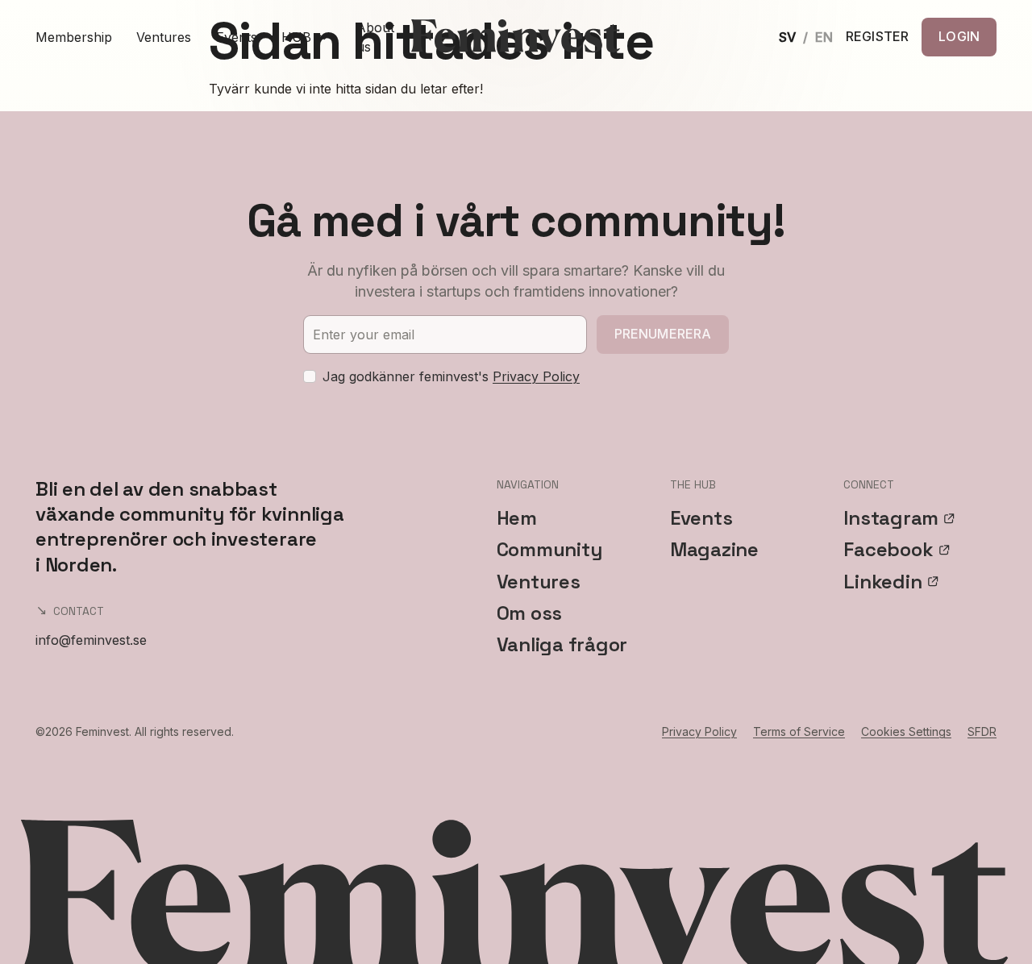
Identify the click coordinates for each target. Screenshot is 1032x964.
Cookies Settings (906, 731)
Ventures (163, 37)
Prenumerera (663, 334)
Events (236, 37)
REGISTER (877, 37)
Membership (73, 37)
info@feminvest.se (91, 640)
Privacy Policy (536, 376)
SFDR (982, 731)
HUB (296, 37)
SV (787, 37)
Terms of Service (799, 731)
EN (824, 37)
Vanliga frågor (562, 644)
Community (549, 549)
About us (375, 37)
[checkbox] (309, 376)
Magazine (714, 549)
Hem (517, 517)
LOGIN (959, 36)
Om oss (530, 612)
